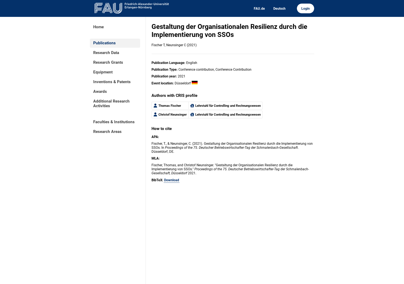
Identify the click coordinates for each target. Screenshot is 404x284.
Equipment (103, 72)
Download (171, 180)
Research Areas (107, 131)
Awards (100, 91)
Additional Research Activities (111, 103)
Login (305, 9)
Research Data (106, 52)
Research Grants (108, 62)
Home (98, 27)
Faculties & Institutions (114, 122)
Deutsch (279, 9)
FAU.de (259, 9)
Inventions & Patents (112, 82)
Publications (104, 43)
